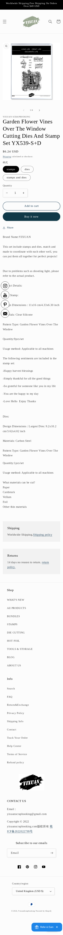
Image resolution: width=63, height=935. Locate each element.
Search (11, 688)
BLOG (11, 657)
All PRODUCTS (16, 608)
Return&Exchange (18, 704)
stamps (11, 169)
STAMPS (12, 624)
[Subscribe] (52, 853)
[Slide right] (39, 110)
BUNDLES (13, 616)
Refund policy (15, 762)
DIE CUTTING (16, 632)
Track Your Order (17, 737)
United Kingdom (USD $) (29, 891)
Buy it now (31, 216)
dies (27, 169)
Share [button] (10, 227)
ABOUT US (14, 665)
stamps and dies (17, 177)
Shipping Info (15, 721)
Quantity (7, 185)
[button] (5, 22)
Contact (11, 729)
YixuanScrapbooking (26, 911)
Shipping (7, 157)
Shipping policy (42, 534)
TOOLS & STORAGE (20, 649)
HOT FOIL (13, 640)
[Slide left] (23, 110)
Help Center (14, 746)
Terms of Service (17, 754)
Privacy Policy (15, 713)
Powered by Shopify (44, 911)
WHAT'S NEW (15, 599)
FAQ (9, 696)
